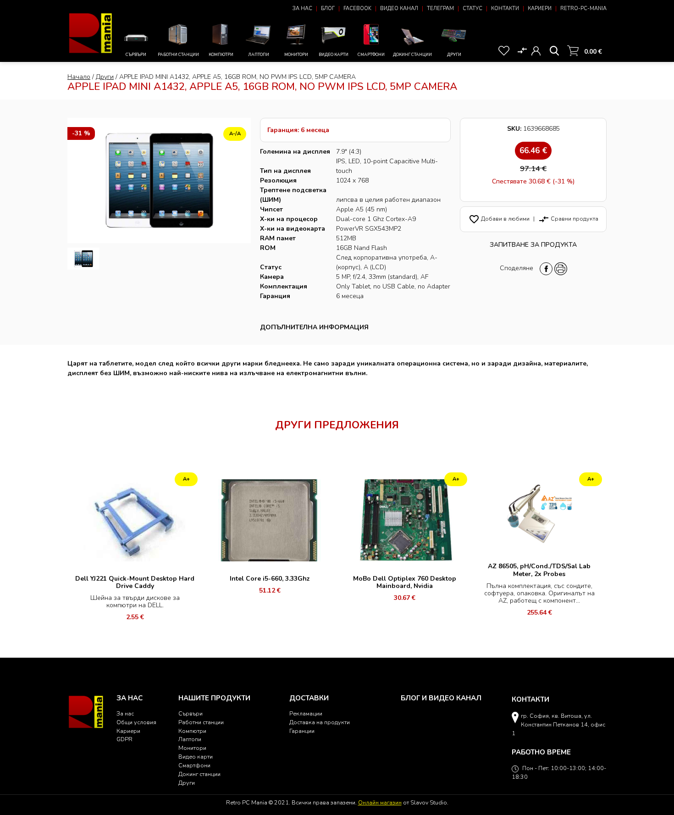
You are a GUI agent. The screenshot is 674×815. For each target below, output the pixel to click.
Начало (78, 76)
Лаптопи (258, 54)
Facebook (357, 8)
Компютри (221, 54)
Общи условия (136, 722)
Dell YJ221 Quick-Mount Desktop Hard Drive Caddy (134, 582)
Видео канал (399, 8)
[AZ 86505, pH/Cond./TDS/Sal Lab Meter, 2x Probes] (539, 513)
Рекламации (305, 713)
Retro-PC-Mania (583, 8)
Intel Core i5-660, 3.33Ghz (270, 578)
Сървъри (136, 54)
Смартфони (371, 54)
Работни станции (178, 54)
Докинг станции (412, 54)
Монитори (296, 54)
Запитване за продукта (533, 244)
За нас (302, 8)
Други (454, 54)
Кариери (540, 8)
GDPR (124, 739)
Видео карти (333, 54)
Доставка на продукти (319, 722)
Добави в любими (499, 218)
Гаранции (302, 731)
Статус (472, 8)
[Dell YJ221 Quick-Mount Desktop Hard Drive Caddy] (134, 520)
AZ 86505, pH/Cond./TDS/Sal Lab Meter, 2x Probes (539, 570)
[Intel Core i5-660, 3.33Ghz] (269, 520)
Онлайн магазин (380, 802)
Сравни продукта (568, 218)
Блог (328, 8)
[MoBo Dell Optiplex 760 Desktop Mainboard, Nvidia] (404, 520)
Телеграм (440, 8)
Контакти (505, 8)
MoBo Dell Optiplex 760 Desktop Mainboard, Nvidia (404, 582)
